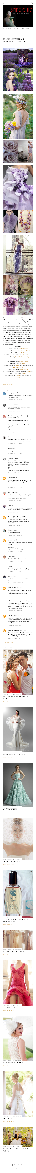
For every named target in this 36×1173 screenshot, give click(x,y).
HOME (5, 28)
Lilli (9, 505)
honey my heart (13, 393)
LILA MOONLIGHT (14, 615)
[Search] (32, 2)
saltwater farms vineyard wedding (18, 601)
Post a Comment (8, 642)
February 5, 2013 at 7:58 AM (15, 500)
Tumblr (23, 353)
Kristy (9, 556)
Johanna (10, 530)
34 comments (10, 954)
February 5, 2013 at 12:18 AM (15, 399)
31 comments (10, 1121)
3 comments (10, 757)
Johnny (10, 576)
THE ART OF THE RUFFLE (13, 952)
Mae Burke (22, 1168)
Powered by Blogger (19, 1164)
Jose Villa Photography (22, 357)
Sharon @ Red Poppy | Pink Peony (18, 517)
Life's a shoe (12, 404)
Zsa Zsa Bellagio (23, 348)
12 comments (10, 701)
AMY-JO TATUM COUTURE (16, 28)
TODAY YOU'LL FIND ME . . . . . (14, 754)
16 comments (10, 1010)
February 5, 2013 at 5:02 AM (15, 453)
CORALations (9, 1007)
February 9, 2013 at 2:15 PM (15, 610)
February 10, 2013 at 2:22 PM (15, 625)
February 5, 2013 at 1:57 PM (15, 561)
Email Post (9, 384)
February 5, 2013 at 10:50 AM (15, 535)
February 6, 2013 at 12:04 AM (15, 582)
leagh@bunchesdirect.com (16, 630)
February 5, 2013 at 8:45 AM (15, 512)
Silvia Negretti (12, 458)
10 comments (10, 1065)
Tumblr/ (28, 371)
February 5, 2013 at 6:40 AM (15, 472)
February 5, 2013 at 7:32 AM (15, 487)
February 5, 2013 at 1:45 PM (15, 551)
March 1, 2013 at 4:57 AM (14, 638)
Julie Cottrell (12, 492)
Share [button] (4, 384)
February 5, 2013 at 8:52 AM (15, 525)
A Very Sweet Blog (13, 587)
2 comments (10, 924)
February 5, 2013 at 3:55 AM (15, 443)
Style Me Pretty (27, 355)
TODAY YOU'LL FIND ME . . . (14, 1063)
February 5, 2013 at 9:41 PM (15, 571)
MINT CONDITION (10, 809)
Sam (9, 437)
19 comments (10, 864)
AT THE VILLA (9, 1118)
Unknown (11, 477)
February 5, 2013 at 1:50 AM (15, 411)
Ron (9, 566)
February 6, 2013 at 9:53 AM (15, 596)
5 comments (10, 812)
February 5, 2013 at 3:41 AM (15, 432)
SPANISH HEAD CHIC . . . (12, 862)
